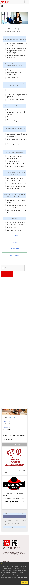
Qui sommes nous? (7, 555)
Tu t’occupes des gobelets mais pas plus (17, 89)
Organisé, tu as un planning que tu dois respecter (16, 173)
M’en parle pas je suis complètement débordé (15, 115)
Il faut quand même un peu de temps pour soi (17, 134)
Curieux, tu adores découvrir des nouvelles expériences (16, 217)
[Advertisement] (15, 336)
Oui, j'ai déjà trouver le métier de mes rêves (17, 195)
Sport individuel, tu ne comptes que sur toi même (16, 156)
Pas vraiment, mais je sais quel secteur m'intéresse (17, 200)
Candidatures (12, 411)
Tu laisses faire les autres (15, 93)
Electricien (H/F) (7, 415)
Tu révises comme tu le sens (16, 177)
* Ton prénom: (14, 229)
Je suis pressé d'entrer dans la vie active (17, 38)
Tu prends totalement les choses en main (15, 84)
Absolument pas (12, 71)
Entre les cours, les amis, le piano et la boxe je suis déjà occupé (16, 106)
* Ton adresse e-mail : (14, 249)
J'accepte (24, 582)
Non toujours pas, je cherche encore (16, 205)
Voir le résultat (7, 267)
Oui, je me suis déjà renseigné (17, 63)
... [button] (4, 501)
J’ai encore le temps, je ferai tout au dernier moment (16, 181)
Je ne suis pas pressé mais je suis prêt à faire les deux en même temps (16, 44)
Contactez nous (6, 557)
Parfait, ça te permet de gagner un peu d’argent (17, 129)
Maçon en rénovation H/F (9, 426)
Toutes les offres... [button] (8, 433)
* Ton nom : (15, 236)
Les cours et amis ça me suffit (17, 111)
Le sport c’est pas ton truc (15, 160)
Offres (5, 411)
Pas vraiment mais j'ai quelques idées (14, 67)
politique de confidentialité (20, 578)
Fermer (2, 563)
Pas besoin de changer (14, 224)
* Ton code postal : (14, 242)
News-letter (5, 559)
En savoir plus (14, 522)
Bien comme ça (12, 221)
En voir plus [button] (22, 464)
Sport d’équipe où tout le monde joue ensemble (15, 151)
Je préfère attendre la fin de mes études (16, 50)
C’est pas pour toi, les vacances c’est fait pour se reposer (17, 139)
